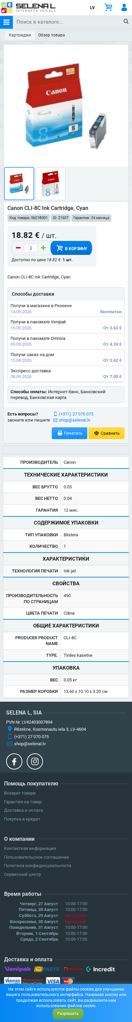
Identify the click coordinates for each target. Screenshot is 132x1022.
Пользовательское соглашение (36, 857)
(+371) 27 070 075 (76, 413)
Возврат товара (20, 793)
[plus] (43, 248)
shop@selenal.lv (74, 420)
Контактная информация (30, 848)
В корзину (75, 248)
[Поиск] (126, 22)
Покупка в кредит (22, 819)
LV (92, 7)
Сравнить (110, 433)
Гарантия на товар (23, 801)
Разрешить (68, 1013)
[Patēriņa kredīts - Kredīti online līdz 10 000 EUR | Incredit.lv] (100, 970)
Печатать (73, 433)
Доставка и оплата (23, 810)
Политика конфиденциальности (37, 865)
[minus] (18, 248)
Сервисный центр (22, 874)
